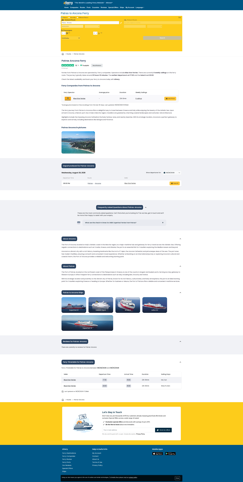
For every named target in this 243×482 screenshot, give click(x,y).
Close (177, 478)
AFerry (65, 449)
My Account (130, 7)
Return (65, 17)
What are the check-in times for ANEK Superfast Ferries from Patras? (110, 223)
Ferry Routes (67, 459)
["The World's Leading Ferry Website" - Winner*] (68, 3)
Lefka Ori (154, 310)
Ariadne (128, 310)
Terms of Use (97, 462)
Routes (82, 7)
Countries (95, 7)
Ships (122, 7)
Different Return (83, 17)
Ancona (98, 183)
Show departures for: (153, 173)
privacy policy (133, 477)
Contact (95, 456)
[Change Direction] (121, 23)
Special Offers (113, 7)
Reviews (104, 7)
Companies (74, 7)
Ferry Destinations (69, 453)
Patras (90, 183)
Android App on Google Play (170, 453)
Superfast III (73, 310)
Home (66, 7)
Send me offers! (165, 430)
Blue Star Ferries (79, 99)
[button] (140, 7)
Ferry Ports (66, 462)
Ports (89, 7)
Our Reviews (66, 465)
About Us (95, 459)
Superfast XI (87, 328)
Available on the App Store (157, 453)
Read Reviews (97, 65)
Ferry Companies (68, 456)
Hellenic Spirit (101, 310)
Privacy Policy (140, 434)
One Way (73, 17)
